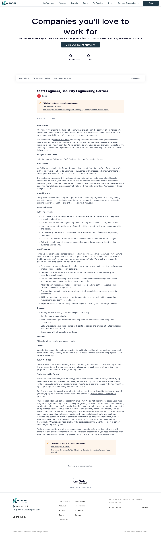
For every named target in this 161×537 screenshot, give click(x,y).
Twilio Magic (42, 384)
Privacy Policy (129, 532)
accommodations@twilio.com (101, 434)
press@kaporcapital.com (28, 510)
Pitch (151, 3)
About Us (62, 506)
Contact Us (63, 520)
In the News (79, 510)
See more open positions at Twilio (80, 466)
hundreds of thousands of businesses (81, 132)
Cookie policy (86, 487)
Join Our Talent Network (80, 44)
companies (41, 78)
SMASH (145, 508)
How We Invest (64, 501)
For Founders (80, 506)
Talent (61, 515)
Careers (78, 515)
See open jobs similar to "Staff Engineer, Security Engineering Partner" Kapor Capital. (76, 110)
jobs (24, 78)
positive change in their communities (107, 384)
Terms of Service (142, 532)
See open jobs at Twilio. (52, 106)
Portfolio (62, 510)
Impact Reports (80, 501)
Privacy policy (75, 487)
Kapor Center (115, 508)
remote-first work (61, 139)
